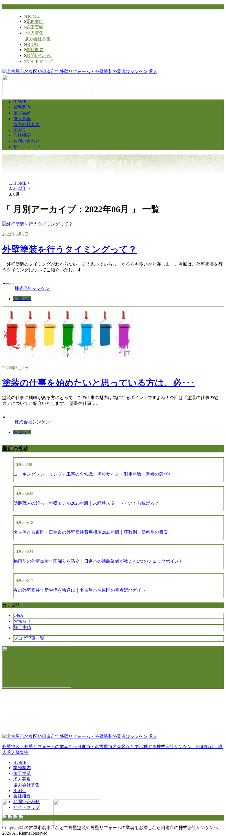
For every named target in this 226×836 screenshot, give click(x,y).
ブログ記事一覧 (29, 638)
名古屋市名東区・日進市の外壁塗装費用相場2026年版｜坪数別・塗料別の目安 (91, 532)
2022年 (19, 188)
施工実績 (35, 27)
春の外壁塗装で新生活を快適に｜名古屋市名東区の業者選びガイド (80, 590)
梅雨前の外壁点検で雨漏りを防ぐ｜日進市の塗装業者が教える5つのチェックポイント (98, 561)
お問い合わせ (39, 55)
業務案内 (35, 21)
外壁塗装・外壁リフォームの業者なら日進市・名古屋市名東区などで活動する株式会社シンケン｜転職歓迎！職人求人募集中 (112, 749)
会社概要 (35, 49)
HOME (32, 16)
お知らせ (22, 298)
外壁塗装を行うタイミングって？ (69, 249)
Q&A (18, 615)
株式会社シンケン (32, 288)
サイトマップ (39, 61)
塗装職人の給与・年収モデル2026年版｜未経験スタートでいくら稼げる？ (86, 503)
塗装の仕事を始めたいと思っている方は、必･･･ (98, 383)
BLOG (32, 44)
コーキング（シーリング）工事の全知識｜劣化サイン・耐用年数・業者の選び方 (93, 474)
